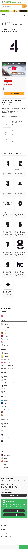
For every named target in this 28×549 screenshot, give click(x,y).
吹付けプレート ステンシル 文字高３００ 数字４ (20, 190)
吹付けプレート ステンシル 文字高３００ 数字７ (8, 251)
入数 (6, 143)
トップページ (3, 20)
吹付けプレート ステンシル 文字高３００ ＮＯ (20, 272)
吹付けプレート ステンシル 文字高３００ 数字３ (8, 190)
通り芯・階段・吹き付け (8, 22)
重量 (6, 141)
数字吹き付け (6, 23)
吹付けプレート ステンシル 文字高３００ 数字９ (8, 272)
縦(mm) (6, 134)
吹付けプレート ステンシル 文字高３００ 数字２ (20, 170)
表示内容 (6, 132)
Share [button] (4, 148)
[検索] (24, 6)
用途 (6, 121)
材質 (6, 124)
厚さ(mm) (6, 139)
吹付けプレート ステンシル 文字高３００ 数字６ (20, 231)
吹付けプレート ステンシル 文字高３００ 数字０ (20, 210)
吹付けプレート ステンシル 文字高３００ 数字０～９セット (8, 211)
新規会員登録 (13, 511)
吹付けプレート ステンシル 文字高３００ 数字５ (8, 231)
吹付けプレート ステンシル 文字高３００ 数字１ (8, 170)
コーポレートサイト (13, 544)
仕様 (6, 129)
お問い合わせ (13, 495)
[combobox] (11, 6)
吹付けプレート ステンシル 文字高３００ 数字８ (20, 251)
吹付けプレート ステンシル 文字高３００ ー (8, 292)
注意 (6, 126)
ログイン (13, 515)
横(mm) (6, 136)
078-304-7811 (11, 487)
